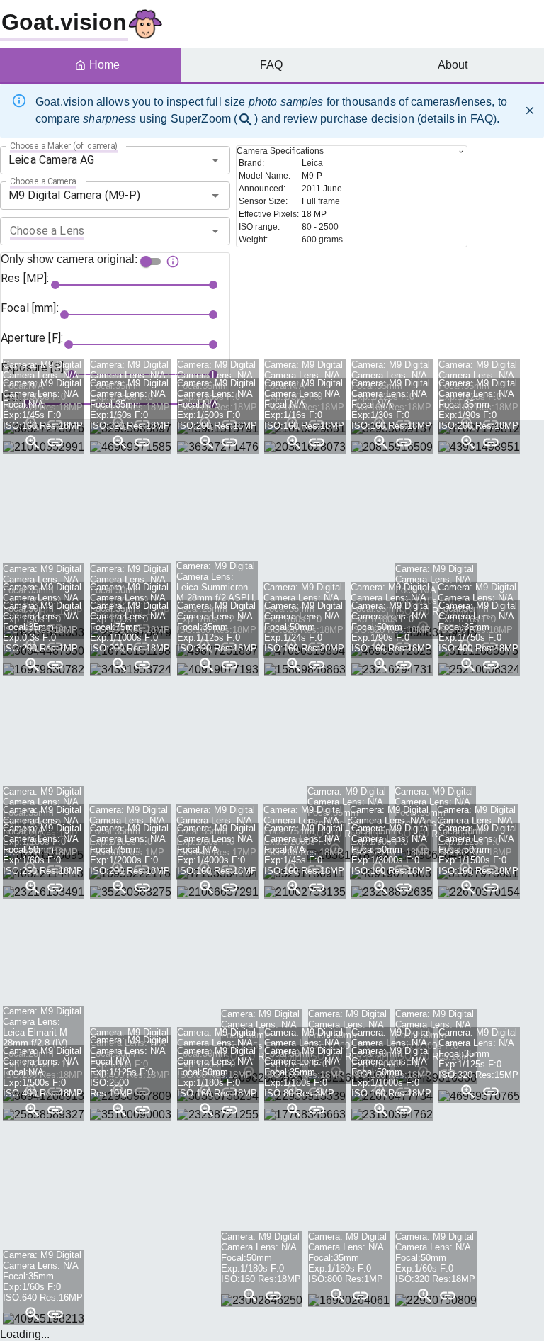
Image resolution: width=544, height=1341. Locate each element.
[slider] (55, 285)
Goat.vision (64, 22)
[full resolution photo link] (55, 442)
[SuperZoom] (32, 442)
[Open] (215, 160)
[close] (529, 110)
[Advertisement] (283, 547)
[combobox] (115, 160)
